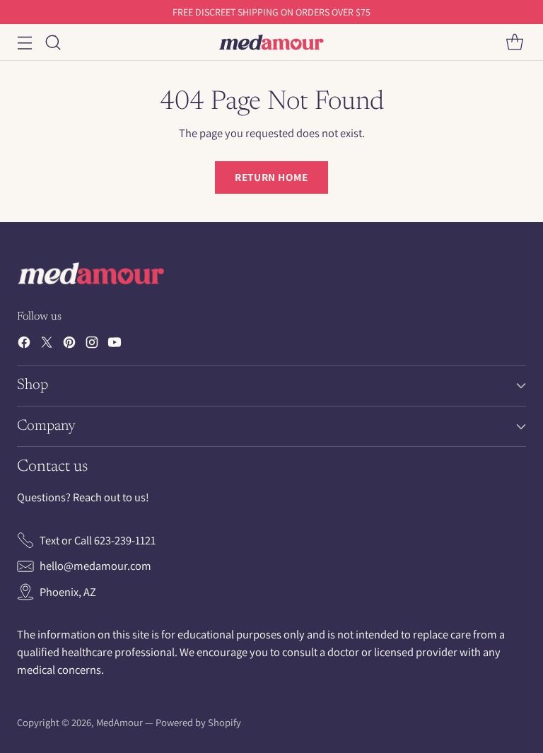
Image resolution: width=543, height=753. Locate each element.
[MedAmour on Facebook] (24, 345)
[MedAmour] (271, 42)
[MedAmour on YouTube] (114, 345)
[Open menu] (24, 42)
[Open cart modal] (514, 42)
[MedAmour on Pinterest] (69, 345)
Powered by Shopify (198, 722)
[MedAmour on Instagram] (91, 345)
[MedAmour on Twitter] (46, 345)
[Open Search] (52, 42)
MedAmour (119, 722)
